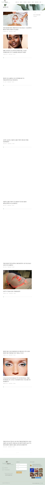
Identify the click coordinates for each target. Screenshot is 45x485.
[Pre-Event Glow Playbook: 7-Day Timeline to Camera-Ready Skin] (15, 41)
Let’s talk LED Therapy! (11, 291)
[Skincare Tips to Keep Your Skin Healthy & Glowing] (17, 173)
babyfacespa (11, 31)
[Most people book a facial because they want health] (36, 475)
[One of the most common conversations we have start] (36, 470)
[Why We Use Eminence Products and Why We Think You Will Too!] (17, 322)
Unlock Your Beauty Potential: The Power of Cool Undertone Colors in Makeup (17, 379)
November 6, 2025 (5, 31)
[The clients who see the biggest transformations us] (32, 470)
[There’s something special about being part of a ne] (41, 470)
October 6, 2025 (5, 54)
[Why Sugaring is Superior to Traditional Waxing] (17, 66)
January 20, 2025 (5, 383)
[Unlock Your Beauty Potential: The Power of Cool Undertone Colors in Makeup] (15, 367)
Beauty (15, 31)
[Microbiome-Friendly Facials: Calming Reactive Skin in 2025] (15, 19)
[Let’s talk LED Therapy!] (17, 279)
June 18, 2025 (5, 143)
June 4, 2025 (4, 205)
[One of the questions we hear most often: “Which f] (41, 475)
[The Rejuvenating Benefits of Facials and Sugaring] (17, 234)
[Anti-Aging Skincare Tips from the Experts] (17, 111)
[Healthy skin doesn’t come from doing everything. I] (32, 475)
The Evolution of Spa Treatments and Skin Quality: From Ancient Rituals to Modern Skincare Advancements (17, 443)
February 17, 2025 (5, 293)
